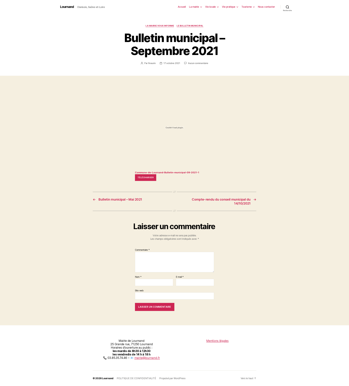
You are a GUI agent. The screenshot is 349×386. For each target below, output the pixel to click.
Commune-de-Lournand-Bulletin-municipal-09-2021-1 (167, 172)
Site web (139, 290)
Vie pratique (228, 6)
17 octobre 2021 (171, 63)
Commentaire (142, 250)
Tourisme (246, 6)
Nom (138, 277)
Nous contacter (266, 6)
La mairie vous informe (160, 26)
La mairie (194, 6)
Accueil (182, 6)
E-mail (180, 277)
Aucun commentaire (198, 63)
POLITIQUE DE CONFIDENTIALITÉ (136, 378)
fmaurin (152, 63)
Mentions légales (217, 340)
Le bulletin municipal (190, 26)
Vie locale (210, 6)
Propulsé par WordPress (172, 378)
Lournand (67, 6)
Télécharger (146, 177)
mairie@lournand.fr (147, 358)
